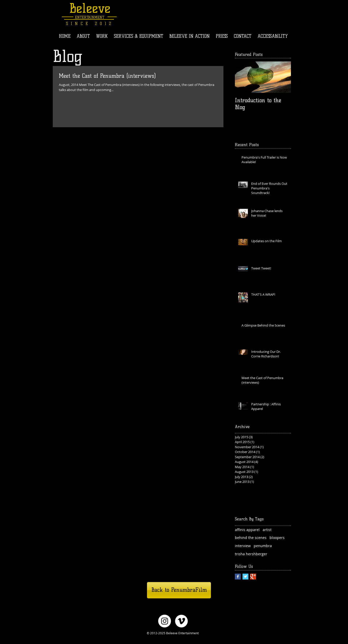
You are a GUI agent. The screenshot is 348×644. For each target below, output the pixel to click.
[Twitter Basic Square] (245, 576)
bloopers (277, 537)
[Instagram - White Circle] (164, 621)
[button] (102, 36)
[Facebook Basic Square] (238, 576)
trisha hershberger (251, 553)
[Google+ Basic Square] (253, 576)
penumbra (263, 545)
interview (243, 545)
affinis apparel (247, 529)
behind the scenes (250, 537)
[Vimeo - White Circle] (181, 621)
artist (267, 529)
